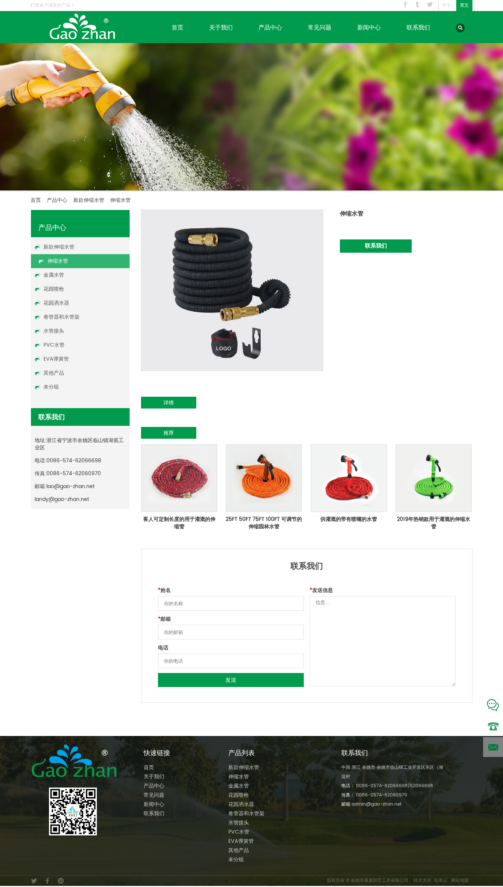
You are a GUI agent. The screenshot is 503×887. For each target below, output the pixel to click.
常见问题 (319, 27)
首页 (177, 27)
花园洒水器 (56, 303)
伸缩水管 (58, 261)
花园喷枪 (53, 289)
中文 (446, 5)
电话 (163, 648)
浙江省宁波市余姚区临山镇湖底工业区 (79, 444)
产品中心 (270, 27)
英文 (464, 5)
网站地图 (460, 880)
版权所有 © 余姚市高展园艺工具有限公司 (367, 880)
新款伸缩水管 (88, 200)
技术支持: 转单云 (430, 880)
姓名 (164, 590)
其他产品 (53, 373)
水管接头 (53, 331)
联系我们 (418, 27)
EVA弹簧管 (56, 359)
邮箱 (164, 619)
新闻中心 (369, 27)
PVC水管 (53, 345)
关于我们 (221, 27)
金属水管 (53, 275)
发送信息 (321, 590)
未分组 (51, 387)
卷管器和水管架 (61, 317)
